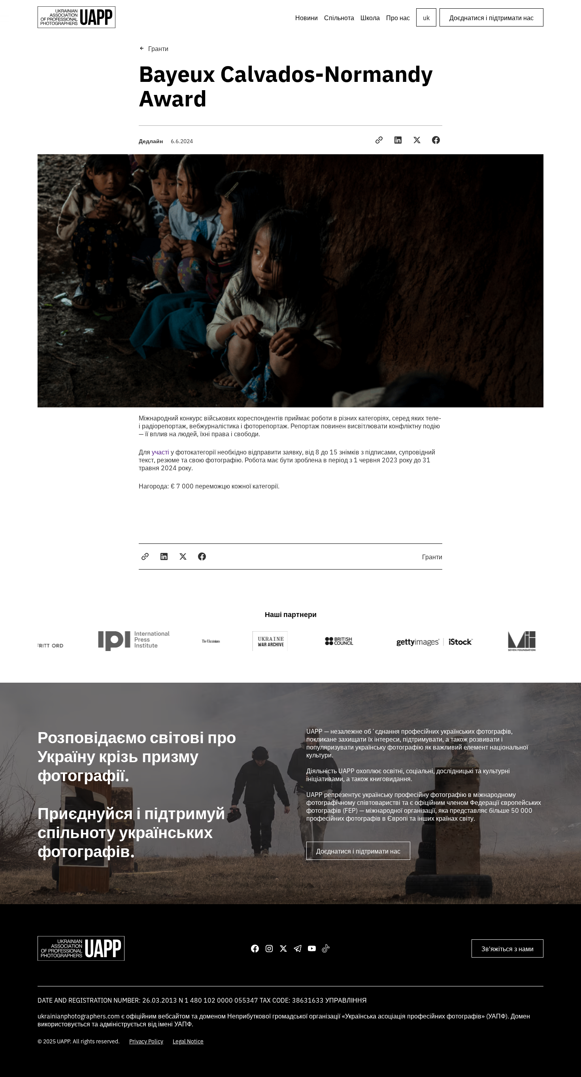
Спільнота (339, 17)
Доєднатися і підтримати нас (491, 17)
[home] (76, 17)
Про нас (398, 17)
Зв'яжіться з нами (507, 948)
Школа (370, 17)
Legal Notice (188, 1041)
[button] (339, 17)
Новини (306, 17)
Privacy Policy (146, 1041)
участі (160, 451)
